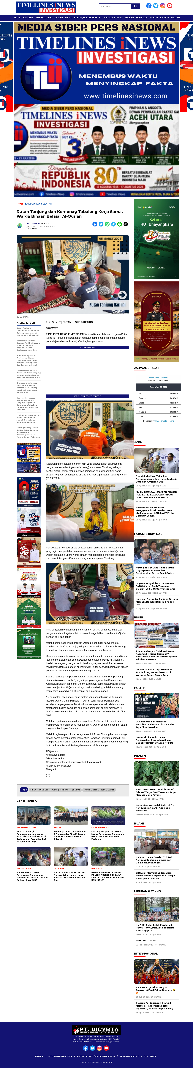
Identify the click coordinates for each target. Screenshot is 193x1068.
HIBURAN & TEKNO (113, 18)
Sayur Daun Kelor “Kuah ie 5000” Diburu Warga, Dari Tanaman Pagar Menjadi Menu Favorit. (156, 792)
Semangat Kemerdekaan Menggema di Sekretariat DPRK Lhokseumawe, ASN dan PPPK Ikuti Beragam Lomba (156, 511)
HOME (17, 18)
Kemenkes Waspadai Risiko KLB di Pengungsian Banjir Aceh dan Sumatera (155, 808)
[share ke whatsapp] (108, 226)
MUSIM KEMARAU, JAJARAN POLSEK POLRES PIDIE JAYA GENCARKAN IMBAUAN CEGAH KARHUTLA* (156, 495)
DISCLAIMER (150, 1056)
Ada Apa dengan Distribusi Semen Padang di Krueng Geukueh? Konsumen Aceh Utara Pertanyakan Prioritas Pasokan (156, 655)
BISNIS (68, 18)
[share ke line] (120, 226)
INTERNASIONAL (44, 18)
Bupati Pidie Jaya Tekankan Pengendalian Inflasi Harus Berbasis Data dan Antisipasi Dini (156, 479)
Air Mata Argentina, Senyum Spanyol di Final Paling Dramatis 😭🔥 (156, 990)
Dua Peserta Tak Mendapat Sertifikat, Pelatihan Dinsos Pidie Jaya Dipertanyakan (155, 724)
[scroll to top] (184, 1063)
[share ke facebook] (95, 226)
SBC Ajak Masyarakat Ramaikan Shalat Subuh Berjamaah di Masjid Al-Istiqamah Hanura (155, 876)
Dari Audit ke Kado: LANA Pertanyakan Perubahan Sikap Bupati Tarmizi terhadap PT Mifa (154, 740)
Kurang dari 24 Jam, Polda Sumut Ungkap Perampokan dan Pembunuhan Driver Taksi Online (155, 570)
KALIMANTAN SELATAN (38, 203)
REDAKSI (175, 18)
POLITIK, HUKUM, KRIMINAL (88, 18)
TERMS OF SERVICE (129, 1056)
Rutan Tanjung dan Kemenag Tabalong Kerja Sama (55, 790)
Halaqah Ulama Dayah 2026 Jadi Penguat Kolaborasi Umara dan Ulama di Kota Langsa (154, 860)
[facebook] (149, 7)
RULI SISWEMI (34, 223)
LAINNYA (164, 18)
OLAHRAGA (141, 18)
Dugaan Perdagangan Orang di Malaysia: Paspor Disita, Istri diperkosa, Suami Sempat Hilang (155, 1006)
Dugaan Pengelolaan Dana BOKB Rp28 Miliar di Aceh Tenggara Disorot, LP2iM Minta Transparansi (155, 586)
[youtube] (170, 7)
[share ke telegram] (114, 226)
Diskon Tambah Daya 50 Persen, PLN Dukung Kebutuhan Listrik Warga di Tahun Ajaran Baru (154, 672)
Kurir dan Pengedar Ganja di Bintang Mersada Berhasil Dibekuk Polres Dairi (157, 602)
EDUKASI (129, 18)
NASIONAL (28, 18)
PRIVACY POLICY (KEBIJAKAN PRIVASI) (96, 1056)
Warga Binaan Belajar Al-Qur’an (99, 790)
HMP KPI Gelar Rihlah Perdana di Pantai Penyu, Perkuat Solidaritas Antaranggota (155, 928)
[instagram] (163, 7)
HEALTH (154, 18)
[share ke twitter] (102, 226)
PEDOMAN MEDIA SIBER (60, 1056)
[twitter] (156, 7)
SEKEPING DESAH (146, 940)
